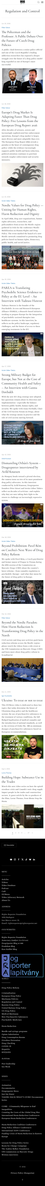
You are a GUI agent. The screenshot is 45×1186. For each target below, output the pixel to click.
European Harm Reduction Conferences (19, 1118)
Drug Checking (8, 1043)
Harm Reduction (9, 1026)
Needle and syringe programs (14, 1031)
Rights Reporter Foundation (14, 937)
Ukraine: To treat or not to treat (22, 700)
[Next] (32, 833)
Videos (5, 882)
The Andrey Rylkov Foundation (15, 1148)
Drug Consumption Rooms (13, 1037)
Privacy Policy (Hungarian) (22, 1173)
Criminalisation (8, 993)
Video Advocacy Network (13, 897)
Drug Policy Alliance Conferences (16, 1127)
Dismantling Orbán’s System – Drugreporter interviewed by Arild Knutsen (21, 467)
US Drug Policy (8, 1010)
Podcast (5, 888)
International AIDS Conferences (16, 1130)
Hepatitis (6, 1049)
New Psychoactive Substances (15, 1016)
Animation (6, 1085)
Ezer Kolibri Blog (9, 949)
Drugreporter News (10, 1091)
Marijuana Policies (10, 998)
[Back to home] (22, 2)
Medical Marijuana (10, 1013)
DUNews (6, 894)
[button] (38, 2)
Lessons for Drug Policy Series (15, 1142)
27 (28, 833)
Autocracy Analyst (10, 940)
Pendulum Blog (8, 946)
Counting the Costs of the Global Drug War (21, 1112)
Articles (5, 879)
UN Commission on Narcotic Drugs (17, 1151)
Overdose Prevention (11, 1040)
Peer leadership (8, 1063)
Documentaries (8, 1088)
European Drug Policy (11, 996)
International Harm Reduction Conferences (21, 1115)
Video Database (9, 885)
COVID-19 (6, 1046)
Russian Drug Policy (11, 1004)
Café (4, 891)
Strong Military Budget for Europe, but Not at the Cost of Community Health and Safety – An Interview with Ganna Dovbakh (21, 383)
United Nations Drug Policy (14, 1007)
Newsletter (10, 845)
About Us (6, 900)
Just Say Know (8, 1094)
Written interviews (10, 1154)
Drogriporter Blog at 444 (12, 943)
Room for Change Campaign (14, 1145)
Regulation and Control (12, 1001)
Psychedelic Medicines (12, 1019)
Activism (6, 1058)
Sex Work (6, 1066)
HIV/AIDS (6, 1052)
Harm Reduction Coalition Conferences (19, 1124)
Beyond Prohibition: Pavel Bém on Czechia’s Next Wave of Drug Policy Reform (22, 550)
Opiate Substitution (10, 1034)
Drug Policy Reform (10, 987)
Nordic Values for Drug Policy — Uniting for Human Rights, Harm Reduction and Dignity (22, 209)
